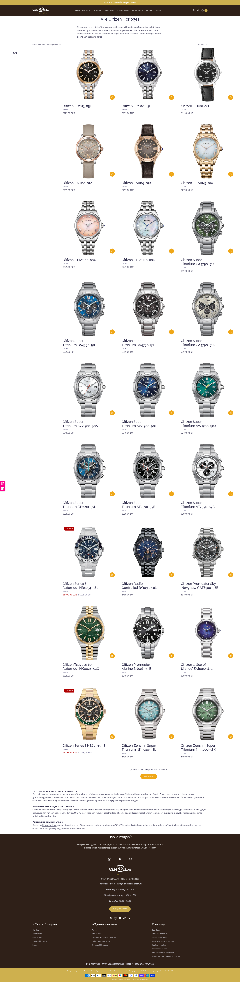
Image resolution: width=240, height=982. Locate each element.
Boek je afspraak (120, 909)
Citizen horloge (49, 825)
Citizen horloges (117, 30)
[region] (120, 2)
